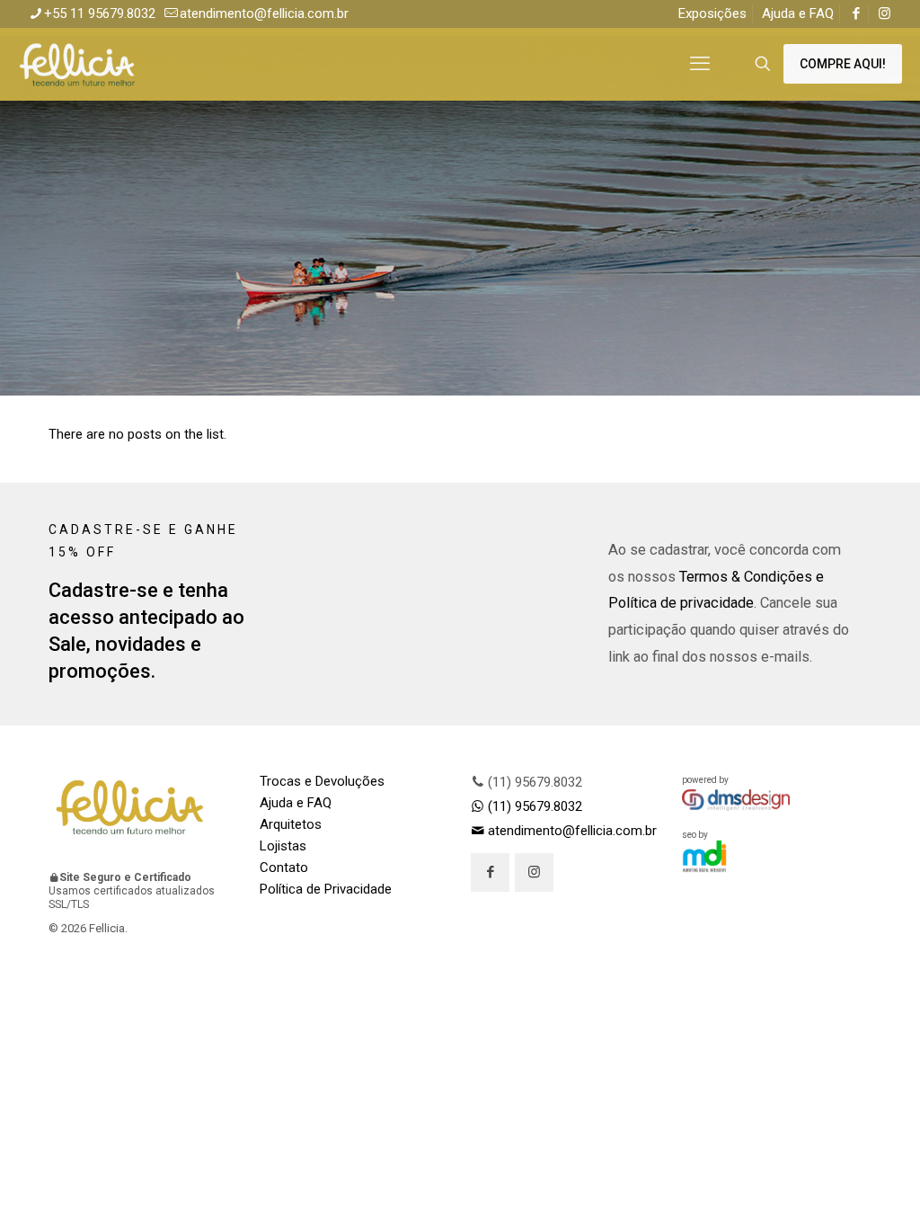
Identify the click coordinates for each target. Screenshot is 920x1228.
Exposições (712, 13)
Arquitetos (291, 824)
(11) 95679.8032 (533, 782)
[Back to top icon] (834, 1191)
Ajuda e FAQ (798, 13)
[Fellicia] (77, 64)
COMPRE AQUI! (843, 64)
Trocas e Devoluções (322, 781)
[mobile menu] (700, 64)
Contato (284, 867)
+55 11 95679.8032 (99, 13)
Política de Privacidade (326, 889)
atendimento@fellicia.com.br (264, 13)
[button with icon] (490, 872)
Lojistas (283, 846)
